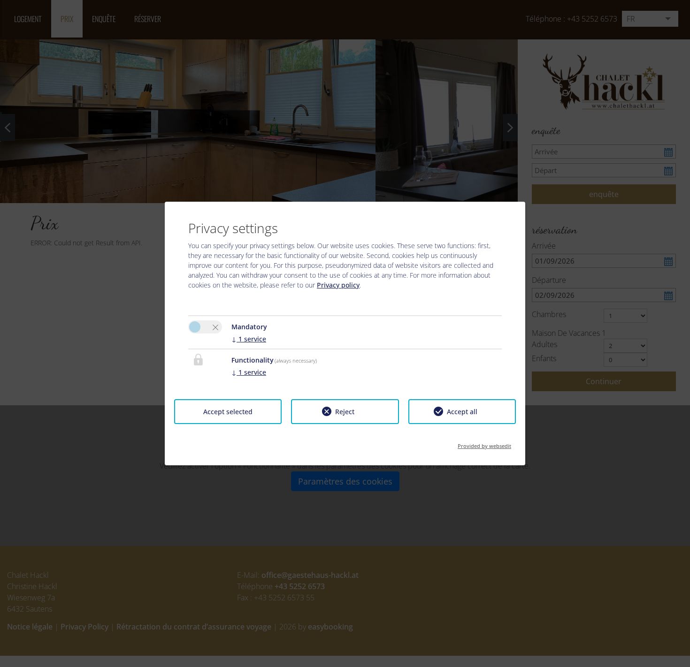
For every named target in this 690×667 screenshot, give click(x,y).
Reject (344, 411)
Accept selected (228, 411)
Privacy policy (338, 284)
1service (248, 338)
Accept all (462, 411)
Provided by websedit (484, 443)
